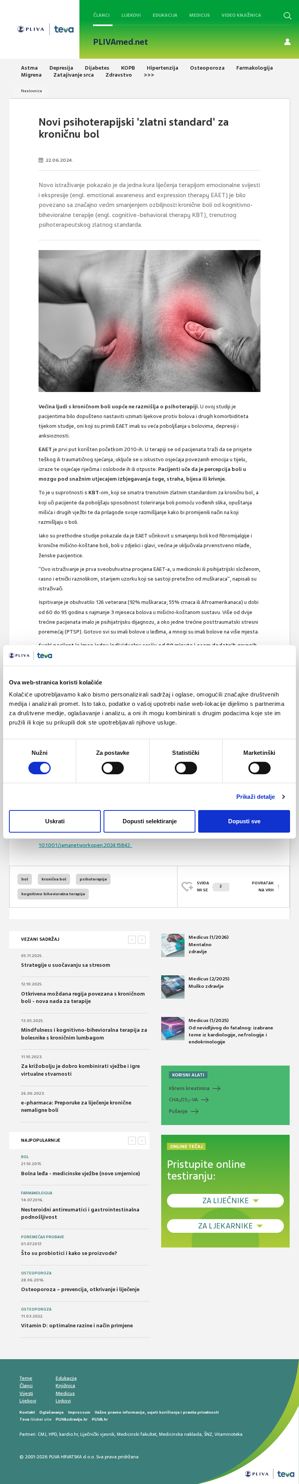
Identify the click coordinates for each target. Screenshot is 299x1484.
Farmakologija (36, 1193)
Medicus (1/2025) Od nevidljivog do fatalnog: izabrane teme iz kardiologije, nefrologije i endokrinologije (230, 1031)
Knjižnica (65, 1385)
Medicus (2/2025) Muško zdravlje (208, 982)
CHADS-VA (183, 1099)
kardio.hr (68, 1434)
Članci (101, 15)
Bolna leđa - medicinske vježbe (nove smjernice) (80, 1173)
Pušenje (178, 1111)
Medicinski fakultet (137, 1434)
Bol (25, 1157)
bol (24, 879)
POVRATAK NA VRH (263, 886)
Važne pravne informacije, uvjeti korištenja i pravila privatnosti (157, 1412)
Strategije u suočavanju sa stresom (65, 965)
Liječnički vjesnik (97, 1434)
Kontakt (27, 1412)
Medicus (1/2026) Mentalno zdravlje (208, 944)
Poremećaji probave (42, 1237)
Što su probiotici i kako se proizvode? (69, 1253)
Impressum (79, 1412)
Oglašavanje (51, 1412)
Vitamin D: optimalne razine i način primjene (77, 1325)
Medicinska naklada (180, 1434)
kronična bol (54, 879)
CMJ (42, 1434)
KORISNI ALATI (188, 1075)
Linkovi (63, 1401)
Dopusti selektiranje (150, 821)
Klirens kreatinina (189, 1088)
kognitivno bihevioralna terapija (53, 893)
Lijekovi (131, 15)
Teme (25, 1378)
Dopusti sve (244, 821)
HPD (53, 1434)
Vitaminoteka (229, 1434)
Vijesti (26, 1393)
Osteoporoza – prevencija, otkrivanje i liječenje (80, 1289)
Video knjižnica (241, 15)
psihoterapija (93, 879)
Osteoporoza (36, 1273)
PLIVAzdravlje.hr (72, 1419)
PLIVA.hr (100, 1419)
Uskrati (55, 821)
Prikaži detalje (255, 796)
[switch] (113, 768)
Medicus (199, 15)
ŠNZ (208, 1434)
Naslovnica (31, 90)
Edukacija (165, 15)
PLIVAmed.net (120, 42)
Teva (24, 1419)
